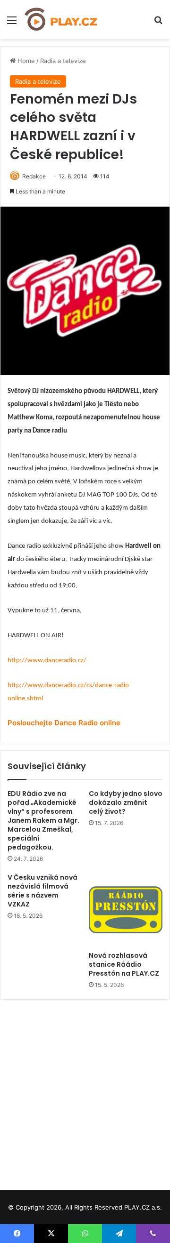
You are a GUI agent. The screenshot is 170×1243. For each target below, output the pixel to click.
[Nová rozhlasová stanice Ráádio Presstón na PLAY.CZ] (125, 909)
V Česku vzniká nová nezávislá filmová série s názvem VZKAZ (42, 891)
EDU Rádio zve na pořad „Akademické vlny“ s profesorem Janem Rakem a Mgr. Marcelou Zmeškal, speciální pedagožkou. (43, 820)
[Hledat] (158, 23)
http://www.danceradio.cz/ (47, 660)
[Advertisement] (85, 1091)
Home (25, 60)
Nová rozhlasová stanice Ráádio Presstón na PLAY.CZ (124, 964)
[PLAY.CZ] (61, 19)
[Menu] (12, 23)
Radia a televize (63, 60)
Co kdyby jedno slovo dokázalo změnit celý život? (125, 802)
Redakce (34, 176)
